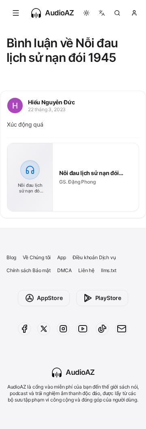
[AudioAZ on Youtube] (82, 328)
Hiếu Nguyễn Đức (51, 102)
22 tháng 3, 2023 (47, 109)
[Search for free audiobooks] (117, 12)
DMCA (64, 270)
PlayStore (108, 297)
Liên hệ (86, 270)
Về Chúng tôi (37, 257)
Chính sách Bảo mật (28, 270)
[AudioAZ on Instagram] (63, 328)
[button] (16, 13)
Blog (11, 257)
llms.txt (108, 270)
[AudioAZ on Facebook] (24, 328)
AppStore (50, 297)
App (61, 257)
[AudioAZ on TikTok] (102, 328)
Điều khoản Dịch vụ (94, 257)
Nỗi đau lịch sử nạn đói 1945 (89, 173)
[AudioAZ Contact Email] (121, 328)
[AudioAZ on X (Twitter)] (43, 328)
